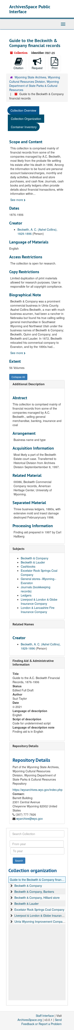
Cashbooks (28, 566)
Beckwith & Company (34, 558)
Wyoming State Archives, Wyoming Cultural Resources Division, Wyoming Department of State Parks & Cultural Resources (34, 83)
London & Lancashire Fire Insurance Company (37, 610)
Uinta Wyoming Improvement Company (40, 921)
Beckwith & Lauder (33, 562)
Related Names (23, 624)
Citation (18, 68)
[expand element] (11, 885)
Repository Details (25, 746)
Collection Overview (23, 110)
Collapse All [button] (18, 377)
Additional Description (29, 384)
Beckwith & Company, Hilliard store (37, 897)
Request (37, 68)
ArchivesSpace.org (29, 1020)
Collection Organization (26, 119)
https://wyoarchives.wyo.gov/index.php (37, 790)
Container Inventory (24, 127)
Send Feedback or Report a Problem (41, 1022)
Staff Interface (45, 1015)
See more (17, 200)
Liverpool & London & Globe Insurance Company (39, 601)
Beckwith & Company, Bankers (34, 891)
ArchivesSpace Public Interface (29, 9)
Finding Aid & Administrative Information (33, 663)
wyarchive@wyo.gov (29, 818)
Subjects (18, 549)
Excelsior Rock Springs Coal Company (39, 909)
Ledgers (26, 595)
